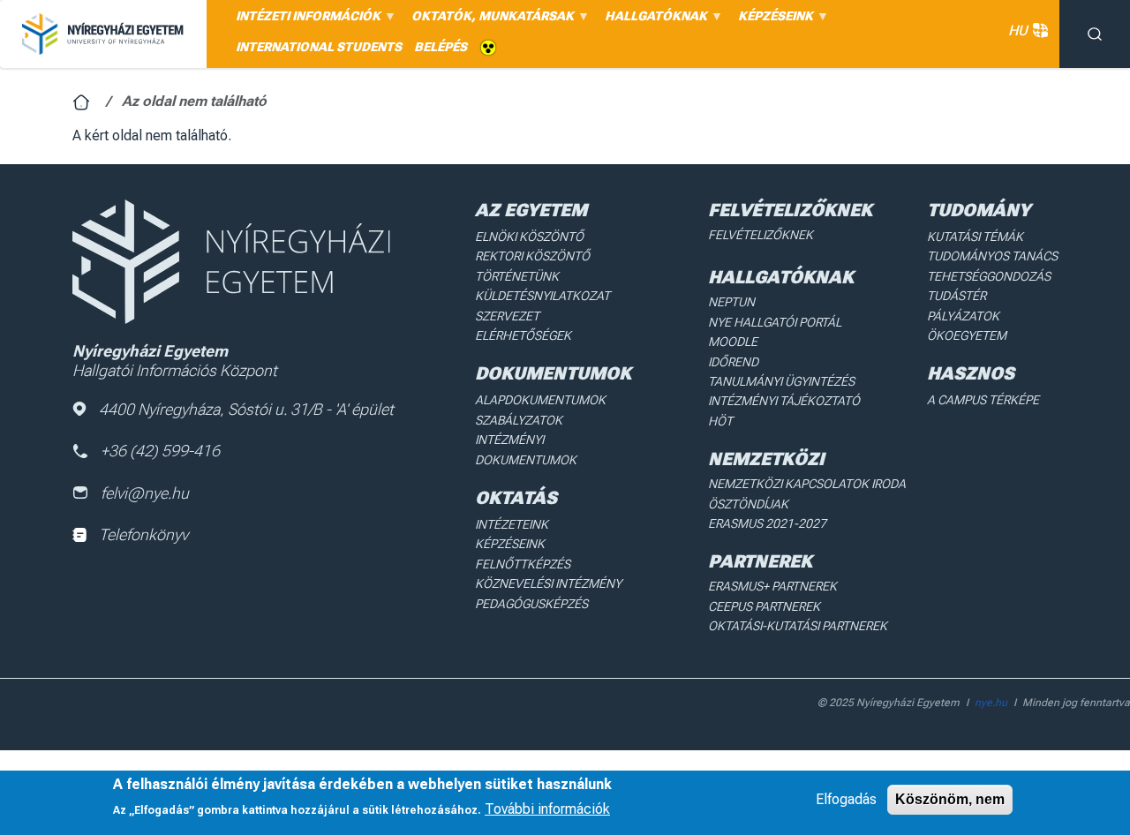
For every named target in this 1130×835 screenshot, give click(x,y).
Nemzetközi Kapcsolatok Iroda (807, 484)
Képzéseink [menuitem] (772, 20)
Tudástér (956, 296)
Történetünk (517, 276)
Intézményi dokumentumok (525, 449)
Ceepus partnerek (764, 606)
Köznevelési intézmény (548, 583)
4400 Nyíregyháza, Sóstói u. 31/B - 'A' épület (246, 409)
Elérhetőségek (523, 335)
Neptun (731, 302)
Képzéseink (510, 544)
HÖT (720, 421)
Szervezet (507, 316)
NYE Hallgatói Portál (774, 322)
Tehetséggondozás (989, 276)
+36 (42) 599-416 (160, 450)
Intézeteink (511, 524)
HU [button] (1018, 30)
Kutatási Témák (975, 236)
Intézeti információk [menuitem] (305, 20)
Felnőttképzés (522, 564)
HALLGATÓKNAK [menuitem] (653, 20)
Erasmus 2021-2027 (767, 523)
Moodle (732, 342)
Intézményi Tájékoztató (784, 401)
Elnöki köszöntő (529, 236)
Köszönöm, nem (950, 799)
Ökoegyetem (966, 335)
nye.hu (991, 702)
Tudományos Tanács (992, 256)
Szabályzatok (518, 420)
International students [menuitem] (319, 47)
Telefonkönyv (143, 534)
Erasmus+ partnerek (772, 586)
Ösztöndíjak (748, 504)
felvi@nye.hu (145, 493)
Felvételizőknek (760, 235)
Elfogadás (846, 799)
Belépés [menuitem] (440, 47)
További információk (547, 809)
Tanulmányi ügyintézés (781, 381)
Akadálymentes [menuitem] (488, 48)
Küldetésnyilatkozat (542, 296)
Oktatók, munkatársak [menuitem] (489, 20)
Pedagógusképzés (531, 604)
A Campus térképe (983, 400)
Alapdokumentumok (540, 400)
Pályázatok (963, 316)
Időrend (733, 362)
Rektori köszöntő (532, 256)
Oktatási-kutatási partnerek (797, 626)
